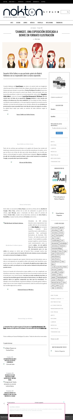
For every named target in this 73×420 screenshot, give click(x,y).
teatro (57, 285)
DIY (62, 240)
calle (61, 230)
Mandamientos (36, 1)
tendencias (55, 161)
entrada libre (63, 243)
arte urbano (55, 230)
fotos (60, 251)
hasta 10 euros (56, 256)
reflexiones (56, 158)
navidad (61, 272)
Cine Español (59, 235)
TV (62, 285)
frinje (65, 251)
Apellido (53, 116)
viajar (53, 288)
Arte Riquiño (35, 227)
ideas (62, 261)
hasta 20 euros (56, 261)
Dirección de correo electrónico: (56, 124)
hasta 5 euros (60, 253)
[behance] (58, 12)
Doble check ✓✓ (12, 1)
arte (31, 28)
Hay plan (5, 1)
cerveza (61, 232)
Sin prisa (43, 1)
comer (58, 238)
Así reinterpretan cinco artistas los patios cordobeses (10, 360)
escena (53, 145)
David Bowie (19, 86)
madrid (60, 269)
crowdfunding (55, 240)
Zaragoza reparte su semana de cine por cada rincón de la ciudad (9, 394)
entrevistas (55, 246)
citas (53, 238)
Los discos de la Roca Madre (59, 267)
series (64, 282)
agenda (61, 227)
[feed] (44, 12)
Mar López (37, 39)
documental (55, 243)
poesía (53, 280)
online (35, 245)
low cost (54, 269)
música (54, 151)
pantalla (54, 155)
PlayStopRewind (61, 277)
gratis (53, 253)
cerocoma (54, 232)
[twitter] (49, 12)
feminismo (62, 246)
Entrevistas (20, 1)
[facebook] (46, 12)
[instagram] (55, 12)
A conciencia (28, 1)
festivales (54, 251)
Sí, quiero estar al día (16, 415)
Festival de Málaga (57, 248)
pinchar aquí (43, 328)
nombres (54, 274)
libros (53, 148)
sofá (53, 285)
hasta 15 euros (56, 259)
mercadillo (54, 272)
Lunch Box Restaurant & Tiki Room (32, 96)
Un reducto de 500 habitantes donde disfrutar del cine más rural (10, 377)
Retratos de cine (56, 282)
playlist (53, 277)
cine (53, 235)
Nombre (53, 109)
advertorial (55, 227)
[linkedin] (52, 12)
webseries (59, 288)
